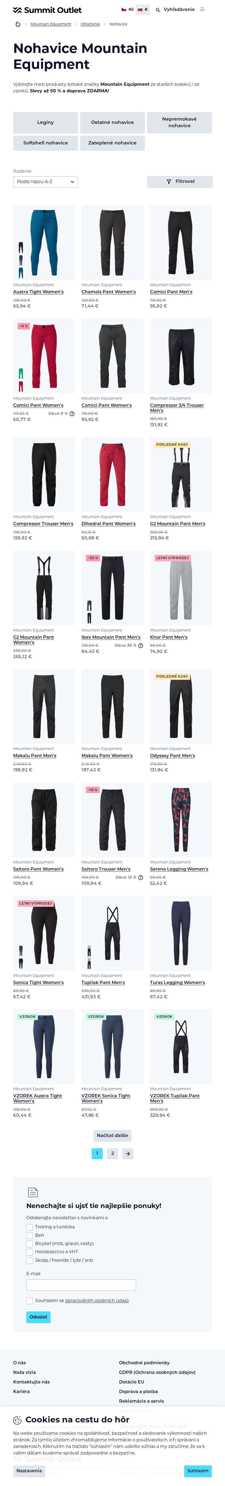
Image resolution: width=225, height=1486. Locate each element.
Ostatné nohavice (112, 122)
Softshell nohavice (45, 143)
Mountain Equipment (33, 285)
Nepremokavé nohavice (179, 122)
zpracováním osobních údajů (97, 1301)
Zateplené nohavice (112, 143)
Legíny (45, 122)
